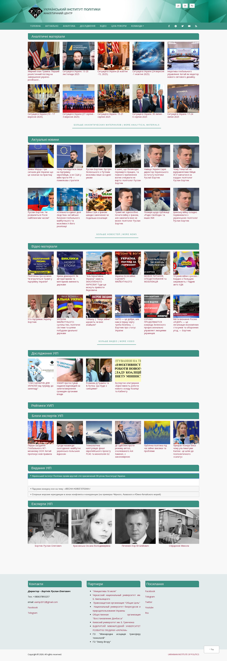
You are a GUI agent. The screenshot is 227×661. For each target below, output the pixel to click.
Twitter (148, 602)
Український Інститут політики (72, 9)
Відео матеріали (44, 246)
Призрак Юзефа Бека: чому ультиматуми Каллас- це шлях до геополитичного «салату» (184, 451)
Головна (35, 25)
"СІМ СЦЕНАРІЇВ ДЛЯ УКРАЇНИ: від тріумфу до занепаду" (40, 386)
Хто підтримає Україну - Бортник (40, 320)
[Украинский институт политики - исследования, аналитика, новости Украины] (35, 11)
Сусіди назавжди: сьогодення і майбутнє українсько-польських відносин (69, 449)
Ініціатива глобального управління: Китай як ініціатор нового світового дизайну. (183, 74)
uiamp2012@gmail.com (46, 602)
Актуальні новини (45, 139)
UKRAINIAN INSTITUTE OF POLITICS (183, 654)
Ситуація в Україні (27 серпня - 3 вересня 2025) (79, 115)
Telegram (32, 612)
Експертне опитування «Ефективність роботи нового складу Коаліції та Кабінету (127, 387)
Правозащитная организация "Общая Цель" (116, 602)
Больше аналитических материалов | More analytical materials (117, 125)
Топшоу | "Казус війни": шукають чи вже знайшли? (98, 322)
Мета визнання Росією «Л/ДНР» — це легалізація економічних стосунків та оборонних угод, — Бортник (186, 325)
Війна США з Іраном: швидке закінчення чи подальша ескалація (97, 215)
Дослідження (87, 25)
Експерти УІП (42, 504)
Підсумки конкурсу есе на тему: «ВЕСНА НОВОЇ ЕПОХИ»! (61, 489)
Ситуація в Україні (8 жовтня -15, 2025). (113, 73)
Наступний (196, 441)
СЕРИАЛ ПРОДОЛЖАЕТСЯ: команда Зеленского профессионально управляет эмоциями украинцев (155, 326)
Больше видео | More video (117, 341)
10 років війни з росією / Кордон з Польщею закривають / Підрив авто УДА (185, 280)
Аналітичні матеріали (48, 36)
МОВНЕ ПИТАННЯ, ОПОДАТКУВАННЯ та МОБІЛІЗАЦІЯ (155, 279)
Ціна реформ (118, 25)
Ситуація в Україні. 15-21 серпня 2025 (110, 115)
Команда (137, 26)
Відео (103, 25)
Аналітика (69, 25)
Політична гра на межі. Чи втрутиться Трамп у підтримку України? (40, 279)
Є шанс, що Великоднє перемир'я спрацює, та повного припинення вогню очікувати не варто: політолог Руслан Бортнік (128, 176)
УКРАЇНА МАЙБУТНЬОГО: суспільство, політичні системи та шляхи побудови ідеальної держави (68, 326)
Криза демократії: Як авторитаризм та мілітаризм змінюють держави (68, 280)
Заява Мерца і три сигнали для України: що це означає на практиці (40, 172)
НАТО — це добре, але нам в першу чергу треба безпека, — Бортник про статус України (127, 325)
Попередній (31, 441)
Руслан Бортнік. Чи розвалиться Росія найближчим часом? (38, 215)
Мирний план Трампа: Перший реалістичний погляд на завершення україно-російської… (43, 75)
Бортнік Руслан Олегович (48, 545)
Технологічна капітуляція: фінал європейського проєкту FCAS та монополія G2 (98, 449)
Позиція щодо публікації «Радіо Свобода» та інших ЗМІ (156, 215)
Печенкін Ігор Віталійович (135, 545)
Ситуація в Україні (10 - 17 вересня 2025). (41, 115)
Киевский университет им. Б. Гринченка (114, 622)
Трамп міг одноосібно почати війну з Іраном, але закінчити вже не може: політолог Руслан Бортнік (127, 218)
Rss (147, 612)
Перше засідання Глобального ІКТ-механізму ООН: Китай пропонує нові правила (40, 449)
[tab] (113, 476)
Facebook (33, 607)
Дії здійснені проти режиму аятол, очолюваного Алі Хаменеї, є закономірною (125, 451)
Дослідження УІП (45, 353)
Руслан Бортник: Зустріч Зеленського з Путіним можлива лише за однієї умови (98, 173)
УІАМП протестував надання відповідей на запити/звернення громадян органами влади (68, 389)
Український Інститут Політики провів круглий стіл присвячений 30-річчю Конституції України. (79, 476)
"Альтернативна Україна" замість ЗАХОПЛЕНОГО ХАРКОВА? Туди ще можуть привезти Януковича (96, 283)
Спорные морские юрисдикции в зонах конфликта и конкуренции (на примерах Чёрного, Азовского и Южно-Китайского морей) (96, 494)
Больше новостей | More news (117, 234)
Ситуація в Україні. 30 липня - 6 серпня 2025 (147, 115)
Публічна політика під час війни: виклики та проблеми (155, 448)
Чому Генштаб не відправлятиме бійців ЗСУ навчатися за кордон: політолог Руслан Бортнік (184, 175)
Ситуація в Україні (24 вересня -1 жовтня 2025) (148, 73)
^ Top (212, 649)
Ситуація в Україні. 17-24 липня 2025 (180, 115)
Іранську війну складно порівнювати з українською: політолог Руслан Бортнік (185, 216)
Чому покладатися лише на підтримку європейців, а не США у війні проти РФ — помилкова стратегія (69, 175)
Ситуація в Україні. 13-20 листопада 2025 (75, 73)
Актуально (51, 25)
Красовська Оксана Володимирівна (91, 545)
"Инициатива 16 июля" (104, 591)
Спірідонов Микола (179, 545)
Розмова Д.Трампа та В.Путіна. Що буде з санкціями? (97, 386)
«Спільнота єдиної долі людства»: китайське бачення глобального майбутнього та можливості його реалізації (69, 219)
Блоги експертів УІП (47, 416)
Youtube (149, 607)
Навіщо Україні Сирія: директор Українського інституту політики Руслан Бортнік (156, 173)
